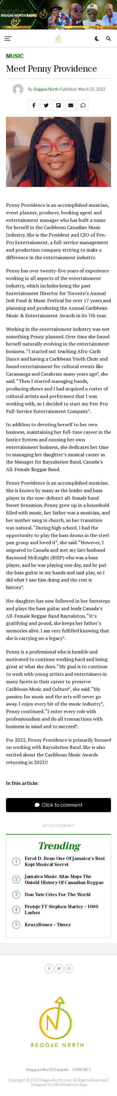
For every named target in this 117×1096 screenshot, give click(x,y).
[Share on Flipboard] (58, 105)
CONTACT (81, 1069)
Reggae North (46, 89)
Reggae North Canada (47, 1069)
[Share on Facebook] (33, 105)
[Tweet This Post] (46, 105)
